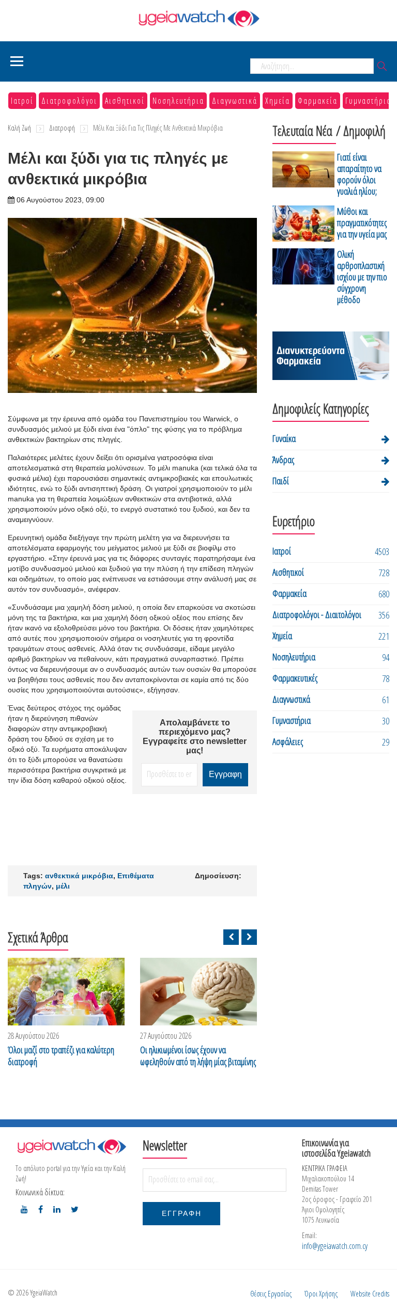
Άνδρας (283, 459)
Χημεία (277, 100)
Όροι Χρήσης (321, 1294)
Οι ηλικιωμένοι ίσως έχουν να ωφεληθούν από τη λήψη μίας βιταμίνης (198, 1056)
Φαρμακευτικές (294, 678)
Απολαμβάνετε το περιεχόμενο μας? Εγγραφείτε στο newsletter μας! (195, 736)
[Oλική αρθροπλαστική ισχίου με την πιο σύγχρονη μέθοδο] (303, 278)
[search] (382, 66)
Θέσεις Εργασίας (271, 1294)
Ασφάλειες (287, 741)
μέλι (63, 886)
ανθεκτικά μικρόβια (79, 876)
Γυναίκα (284, 438)
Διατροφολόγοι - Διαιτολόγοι (316, 614)
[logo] (71, 1146)
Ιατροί (22, 100)
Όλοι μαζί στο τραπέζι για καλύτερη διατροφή (61, 1056)
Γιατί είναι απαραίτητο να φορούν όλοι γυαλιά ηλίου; (359, 174)
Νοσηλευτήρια (178, 100)
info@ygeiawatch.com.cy (335, 1246)
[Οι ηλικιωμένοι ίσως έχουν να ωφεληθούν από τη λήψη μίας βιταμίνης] (198, 991)
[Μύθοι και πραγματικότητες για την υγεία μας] (303, 224)
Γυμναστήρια (368, 100)
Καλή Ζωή (19, 128)
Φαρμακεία (318, 100)
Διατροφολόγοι (69, 100)
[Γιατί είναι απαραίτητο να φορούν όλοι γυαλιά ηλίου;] (303, 175)
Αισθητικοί (125, 100)
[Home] (198, 18)
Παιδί (280, 480)
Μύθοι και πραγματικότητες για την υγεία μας (362, 222)
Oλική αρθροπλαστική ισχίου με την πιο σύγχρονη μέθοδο (362, 276)
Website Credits (369, 1294)
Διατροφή (62, 128)
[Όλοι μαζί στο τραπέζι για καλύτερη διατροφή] (66, 991)
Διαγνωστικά (234, 100)
